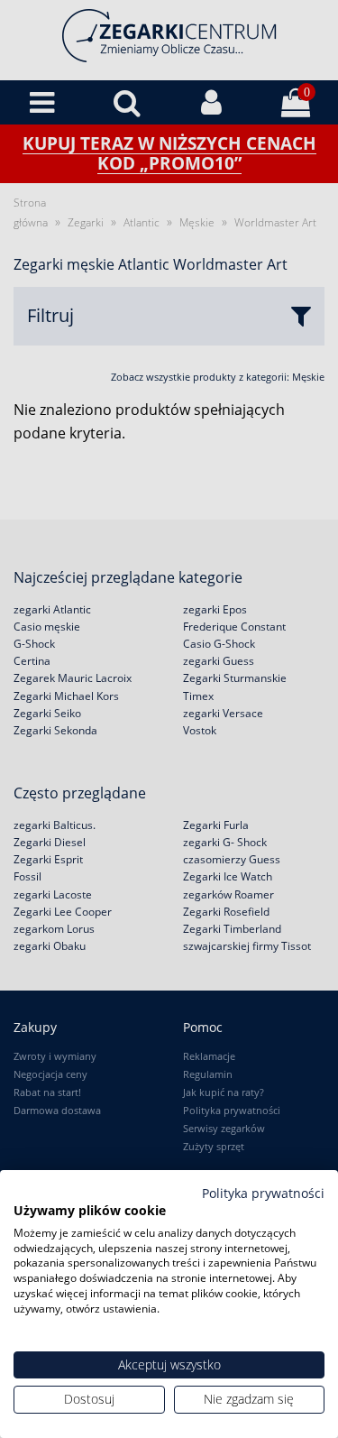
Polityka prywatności (263, 1193)
